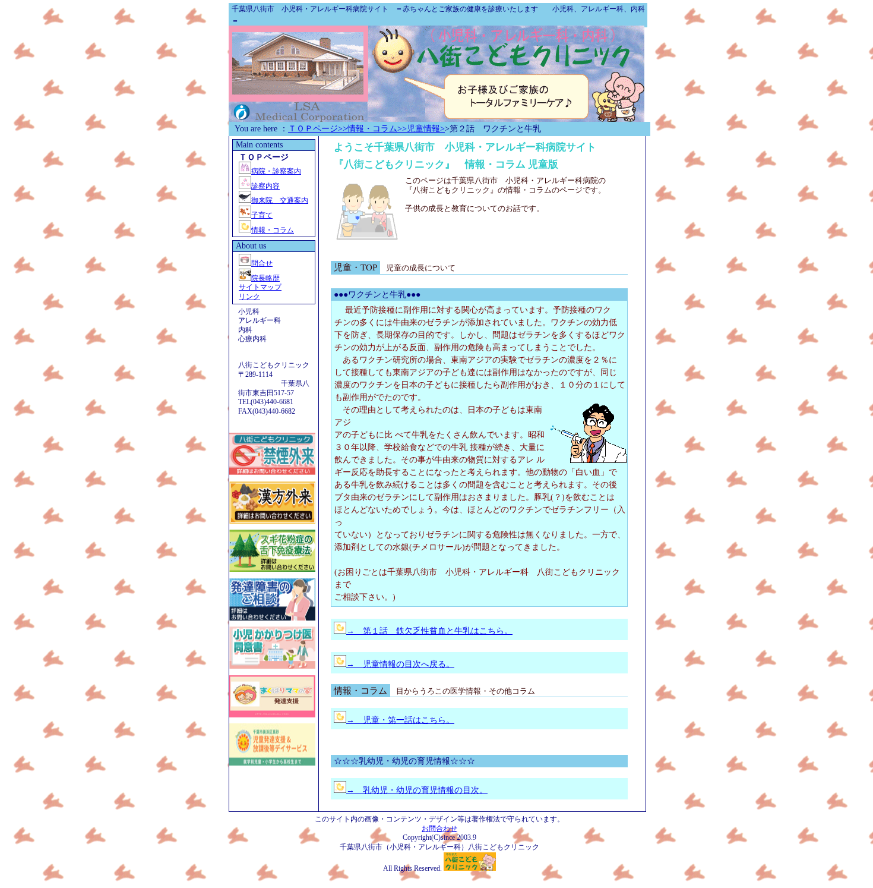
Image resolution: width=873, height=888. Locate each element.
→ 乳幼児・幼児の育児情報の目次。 (417, 790)
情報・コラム (272, 230)
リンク (249, 296)
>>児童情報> (421, 128)
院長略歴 (265, 278)
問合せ (262, 263)
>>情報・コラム (367, 128)
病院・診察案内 (276, 171)
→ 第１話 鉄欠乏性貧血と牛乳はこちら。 (429, 630)
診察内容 (265, 186)
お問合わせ (439, 828)
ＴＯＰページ (313, 128)
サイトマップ (260, 287)
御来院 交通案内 (279, 200)
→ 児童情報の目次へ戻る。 (400, 664)
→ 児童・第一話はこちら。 (400, 720)
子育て (262, 215)
